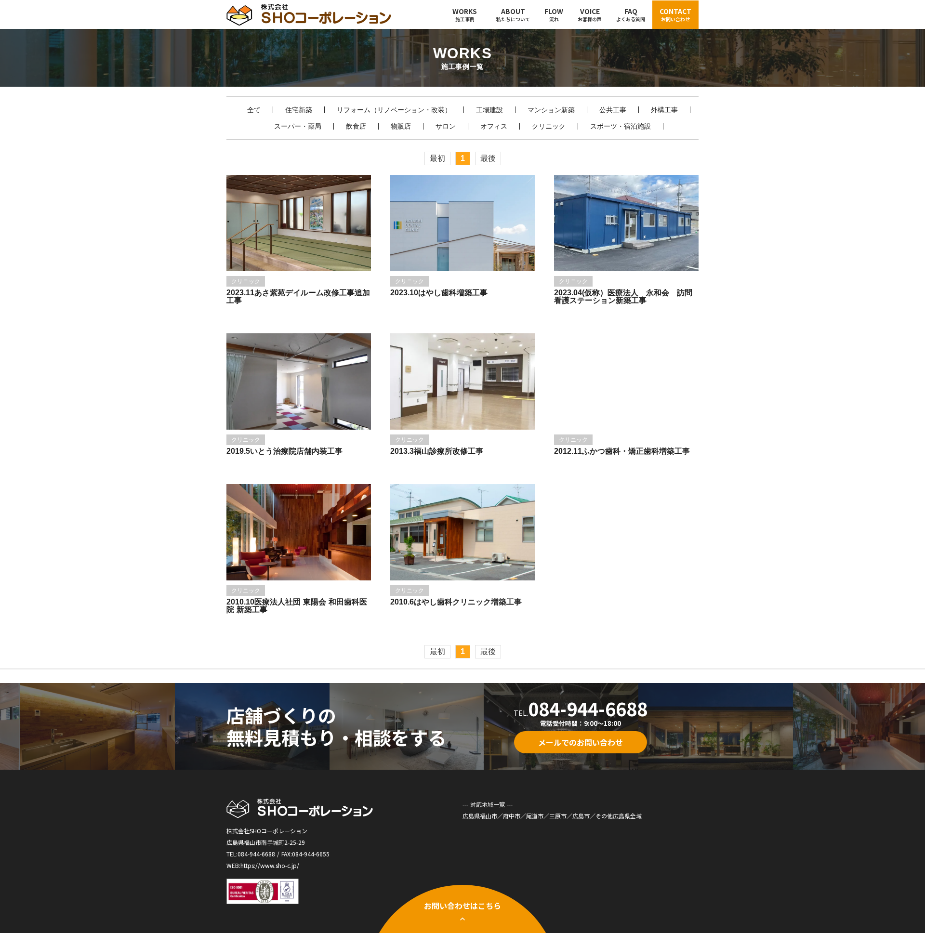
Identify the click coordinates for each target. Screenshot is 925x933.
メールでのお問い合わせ (580, 742)
